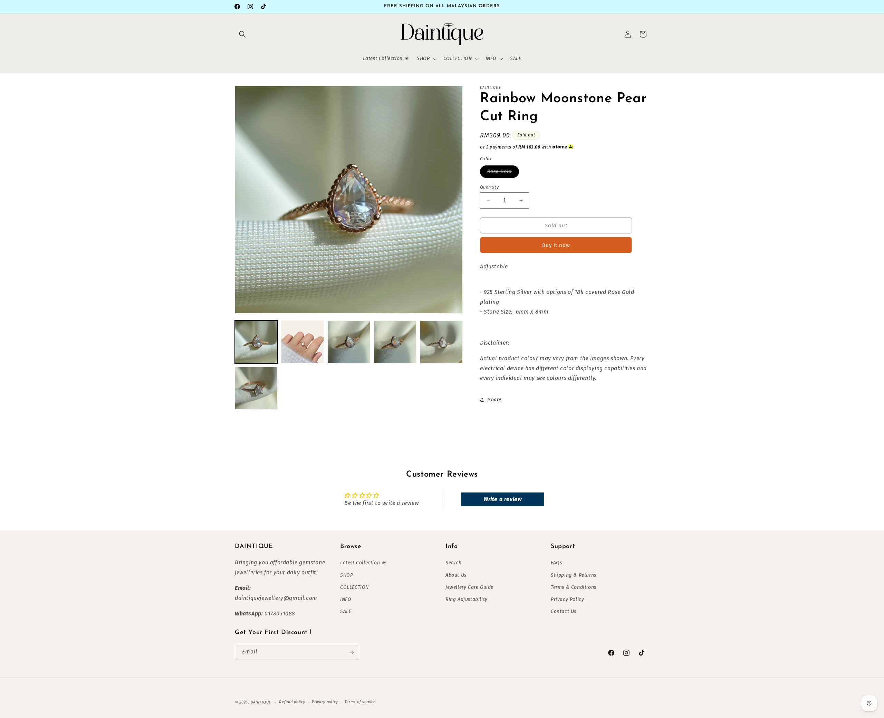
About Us (456, 575)
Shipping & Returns (573, 575)
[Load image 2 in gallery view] (302, 341)
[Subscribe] (351, 652)
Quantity (489, 187)
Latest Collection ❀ (363, 563)
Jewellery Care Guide (469, 587)
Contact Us (563, 611)
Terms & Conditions (573, 587)
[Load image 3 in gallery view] (348, 341)
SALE (345, 611)
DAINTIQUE (261, 702)
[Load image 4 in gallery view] (395, 341)
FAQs (556, 563)
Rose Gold (503, 173)
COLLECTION (354, 587)
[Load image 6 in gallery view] (256, 388)
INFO (345, 599)
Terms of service (360, 701)
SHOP (346, 575)
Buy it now (556, 245)
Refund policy (292, 701)
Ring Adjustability (466, 599)
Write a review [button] (502, 499)
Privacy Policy (567, 599)
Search (453, 563)
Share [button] (494, 400)
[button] (242, 34)
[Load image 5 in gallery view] (441, 341)
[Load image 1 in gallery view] (256, 341)
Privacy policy (325, 701)
